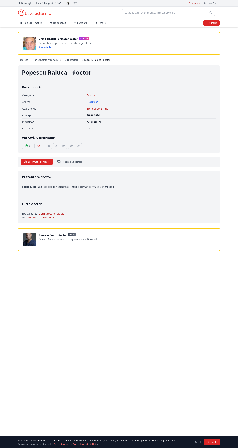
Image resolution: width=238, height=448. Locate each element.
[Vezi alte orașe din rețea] (30, 60)
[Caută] (211, 13)
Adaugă (213, 22)
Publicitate (194, 3)
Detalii (198, 442)
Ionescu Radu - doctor (53, 235)
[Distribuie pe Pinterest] (71, 146)
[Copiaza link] (79, 146)
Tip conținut (59, 22)
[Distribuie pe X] (56, 146)
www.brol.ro (46, 47)
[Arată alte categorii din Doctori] (79, 60)
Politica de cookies (62, 444)
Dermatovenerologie (51, 213)
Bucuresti (92, 102)
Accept (212, 442)
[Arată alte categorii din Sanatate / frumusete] (62, 60)
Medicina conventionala (41, 217)
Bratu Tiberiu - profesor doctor (58, 39)
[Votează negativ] (38, 146)
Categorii (82, 22)
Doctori (91, 95)
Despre (102, 22)
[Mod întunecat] (205, 3)
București (23, 59)
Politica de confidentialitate (85, 444)
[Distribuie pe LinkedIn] (64, 146)
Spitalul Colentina (97, 108)
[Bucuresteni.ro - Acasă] (34, 12)
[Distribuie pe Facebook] (49, 146)
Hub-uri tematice (32, 22)
